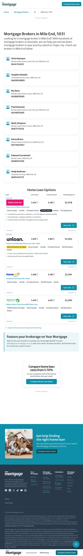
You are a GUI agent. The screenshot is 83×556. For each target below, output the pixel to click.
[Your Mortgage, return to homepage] (9, 4)
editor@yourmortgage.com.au (20, 343)
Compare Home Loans (72, 4)
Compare (71, 230)
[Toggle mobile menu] (76, 544)
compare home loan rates (41, 381)
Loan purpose (31, 553)
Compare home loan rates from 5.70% (42, 368)
